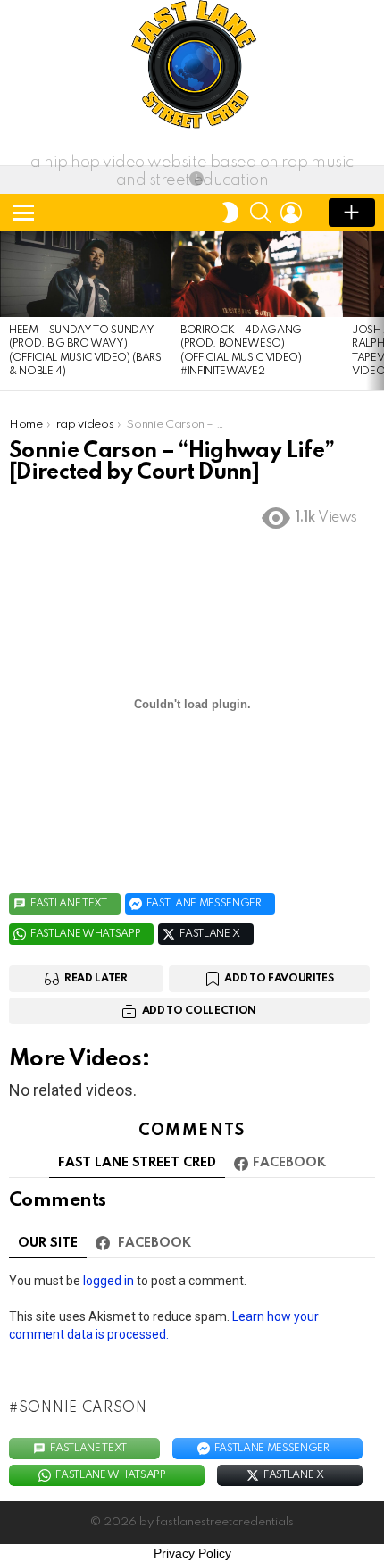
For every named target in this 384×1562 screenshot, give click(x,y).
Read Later (96, 978)
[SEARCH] (260, 212)
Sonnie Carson (83, 1408)
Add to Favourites (278, 978)
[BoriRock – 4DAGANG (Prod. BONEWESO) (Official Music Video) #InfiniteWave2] (257, 274)
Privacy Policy (192, 1553)
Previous (9, 310)
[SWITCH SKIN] (230, 212)
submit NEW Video (352, 212)
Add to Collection (199, 1011)
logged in (108, 1281)
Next (375, 310)
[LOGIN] (291, 212)
